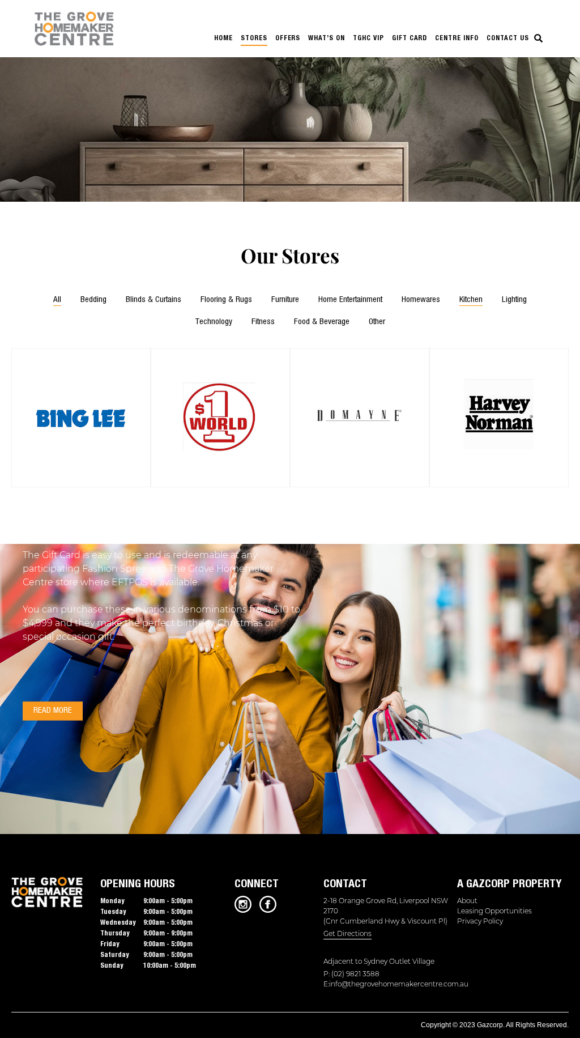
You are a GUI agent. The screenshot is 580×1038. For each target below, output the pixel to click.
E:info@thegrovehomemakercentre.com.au (388, 984)
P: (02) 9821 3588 (351, 973)
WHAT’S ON (326, 37)
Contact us (508, 37)
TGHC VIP (368, 37)
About (467, 900)
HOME (223, 37)
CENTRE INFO (457, 37)
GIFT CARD (410, 37)
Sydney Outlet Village (399, 961)
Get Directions (347, 933)
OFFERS (288, 37)
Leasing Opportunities (494, 911)
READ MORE (52, 711)
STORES (254, 37)
